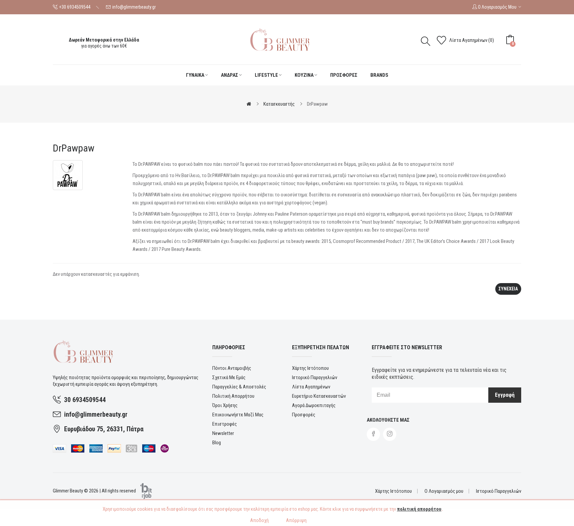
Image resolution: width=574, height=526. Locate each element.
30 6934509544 (85, 400)
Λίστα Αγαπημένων (311, 387)
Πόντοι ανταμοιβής (231, 368)
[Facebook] (373, 434)
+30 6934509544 (74, 7)
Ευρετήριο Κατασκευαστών (319, 396)
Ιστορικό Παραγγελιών (314, 377)
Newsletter (223, 433)
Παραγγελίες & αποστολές (239, 387)
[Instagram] (389, 434)
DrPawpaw (317, 104)
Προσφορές (303, 415)
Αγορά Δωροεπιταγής (313, 405)
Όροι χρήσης (225, 405)
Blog (216, 443)
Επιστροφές (224, 424)
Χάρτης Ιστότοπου (310, 368)
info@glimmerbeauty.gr (134, 7)
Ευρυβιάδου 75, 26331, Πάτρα (104, 429)
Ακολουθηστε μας (388, 420)
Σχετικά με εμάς (228, 377)
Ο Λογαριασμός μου (444, 491)
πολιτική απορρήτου (419, 509)
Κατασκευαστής (279, 104)
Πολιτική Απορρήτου (233, 396)
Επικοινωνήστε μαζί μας (237, 415)
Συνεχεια (508, 288)
